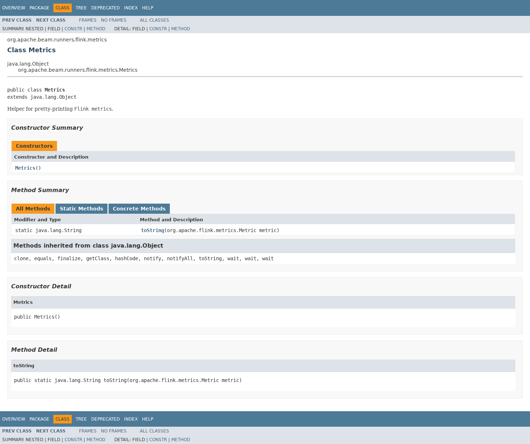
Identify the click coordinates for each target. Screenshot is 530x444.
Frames (88, 20)
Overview (13, 7)
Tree (81, 7)
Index (131, 7)
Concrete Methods (139, 209)
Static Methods (81, 209)
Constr (73, 28)
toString (152, 230)
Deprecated (105, 7)
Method (96, 28)
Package (39, 7)
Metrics (25, 168)
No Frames (114, 20)
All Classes (154, 20)
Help (147, 7)
